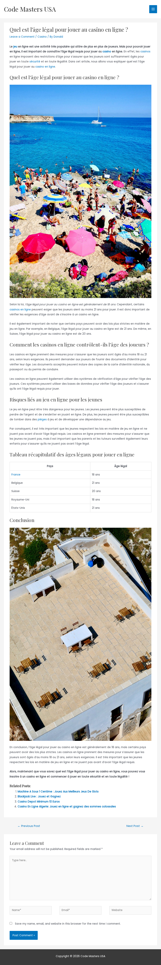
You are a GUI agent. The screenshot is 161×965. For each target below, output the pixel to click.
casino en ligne (45, 67)
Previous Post (28, 826)
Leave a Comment (22, 37)
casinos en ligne (20, 309)
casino (106, 51)
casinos (145, 51)
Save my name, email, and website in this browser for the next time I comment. (68, 924)
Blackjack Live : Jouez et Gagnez (39, 796)
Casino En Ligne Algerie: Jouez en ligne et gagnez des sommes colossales (67, 806)
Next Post (135, 826)
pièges (42, 419)
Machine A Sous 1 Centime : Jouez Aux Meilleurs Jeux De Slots (58, 791)
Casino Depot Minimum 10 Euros (39, 801)
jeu (15, 46)
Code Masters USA (30, 9)
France (15, 474)
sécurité (34, 61)
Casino (42, 37)
